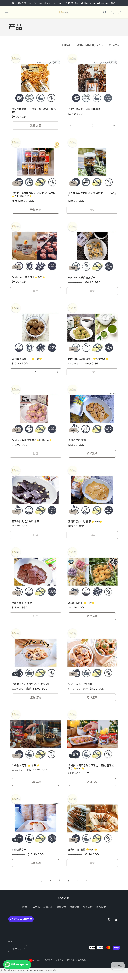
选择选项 (35, 125)
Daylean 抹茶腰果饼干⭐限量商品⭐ (88, 358)
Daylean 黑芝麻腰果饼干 (82, 277)
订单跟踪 (35, 907)
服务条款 (88, 907)
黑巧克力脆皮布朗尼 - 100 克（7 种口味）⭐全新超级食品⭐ (35, 195)
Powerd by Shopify (33, 960)
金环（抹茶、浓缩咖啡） (81, 684)
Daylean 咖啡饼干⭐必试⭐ (27, 358)
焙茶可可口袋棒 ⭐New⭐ (82, 849)
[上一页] (41, 880)
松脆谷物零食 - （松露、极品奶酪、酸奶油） (34, 111)
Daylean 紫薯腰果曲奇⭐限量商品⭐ (32, 440)
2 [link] (59, 880)
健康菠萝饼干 (19, 849)
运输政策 (75, 907)
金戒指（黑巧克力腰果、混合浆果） (31, 684)
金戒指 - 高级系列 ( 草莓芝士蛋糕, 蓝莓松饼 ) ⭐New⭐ (91, 767)
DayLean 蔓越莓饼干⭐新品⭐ (29, 277)
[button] (7, 12)
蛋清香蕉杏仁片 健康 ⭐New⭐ (85, 521)
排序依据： (68, 45)
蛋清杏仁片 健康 (77, 440)
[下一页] (86, 880)
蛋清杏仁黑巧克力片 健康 (25, 521)
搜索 (24, 907)
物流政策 (82, 960)
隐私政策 (101, 907)
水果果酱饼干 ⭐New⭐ (81, 602)
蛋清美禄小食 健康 (22, 602)
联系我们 (48, 907)
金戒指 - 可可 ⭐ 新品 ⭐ (26, 765)
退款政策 (61, 907)
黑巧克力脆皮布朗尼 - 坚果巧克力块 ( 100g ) (92, 195)
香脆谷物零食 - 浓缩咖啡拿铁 (84, 109)
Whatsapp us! (20, 964)
